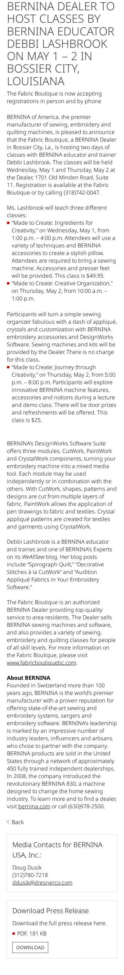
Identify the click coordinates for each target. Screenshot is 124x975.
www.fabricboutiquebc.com (41, 662)
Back (18, 822)
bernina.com (34, 806)
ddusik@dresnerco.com (42, 882)
